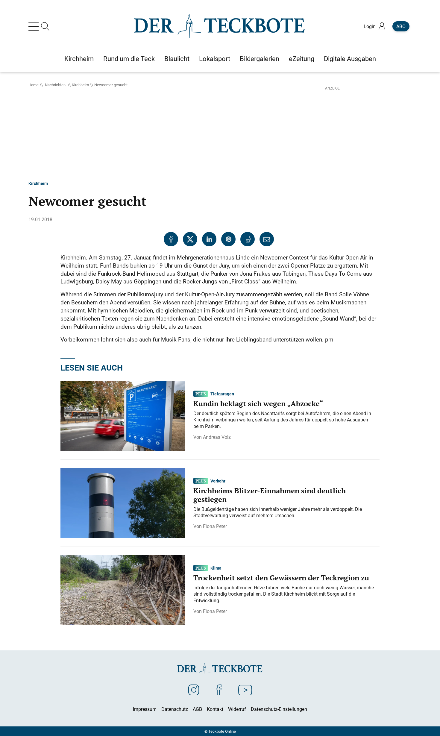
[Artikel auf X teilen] (190, 239)
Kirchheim (80, 84)
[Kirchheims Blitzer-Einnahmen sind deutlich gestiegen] (122, 502)
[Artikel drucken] (247, 239)
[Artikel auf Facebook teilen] (171, 239)
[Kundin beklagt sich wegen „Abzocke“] (122, 415)
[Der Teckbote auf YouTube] (245, 689)
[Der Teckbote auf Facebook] (218, 689)
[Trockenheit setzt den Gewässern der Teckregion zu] (122, 589)
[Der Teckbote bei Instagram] (193, 689)
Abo (401, 26)
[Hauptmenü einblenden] (34, 26)
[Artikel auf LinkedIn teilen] (209, 239)
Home (33, 84)
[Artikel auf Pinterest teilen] (228, 239)
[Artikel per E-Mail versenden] (267, 239)
